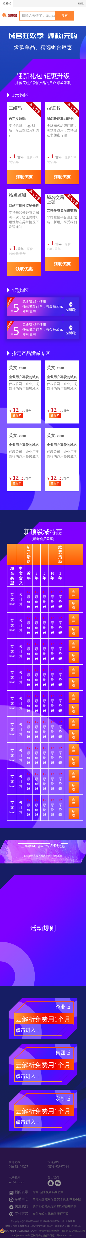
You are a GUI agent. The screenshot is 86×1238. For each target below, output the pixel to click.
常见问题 (38, 1199)
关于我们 (38, 1206)
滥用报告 (50, 1199)
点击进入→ (28, 1030)
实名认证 (63, 1199)
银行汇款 (63, 1213)
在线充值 (50, 1213)
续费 (73, 605)
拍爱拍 (7, 3)
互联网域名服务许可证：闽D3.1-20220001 (52, 1235)
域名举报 (75, 1199)
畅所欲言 (58, 1192)
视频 (48, 1192)
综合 (35, 1192)
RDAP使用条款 (66, 1206)
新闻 (42, 1192)
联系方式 (50, 1206)
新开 (73, 593)
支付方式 (38, 1213)
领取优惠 (24, 177)
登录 (81, 3)
